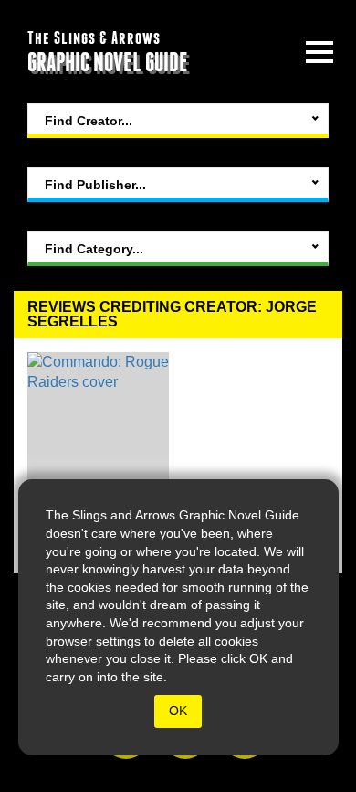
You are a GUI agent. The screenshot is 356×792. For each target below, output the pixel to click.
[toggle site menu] (319, 52)
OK (178, 710)
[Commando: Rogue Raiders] (98, 455)
